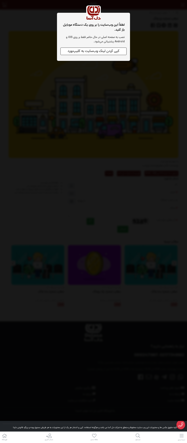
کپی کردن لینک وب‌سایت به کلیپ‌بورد (93, 51)
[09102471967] (180, 425)
